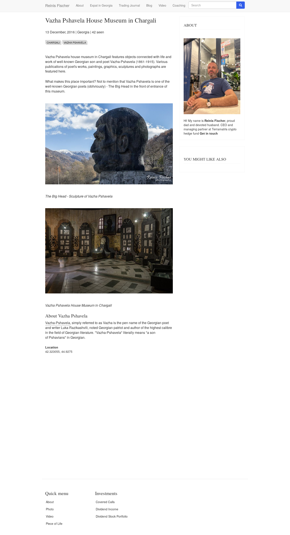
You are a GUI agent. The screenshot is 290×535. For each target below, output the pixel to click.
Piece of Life (54, 523)
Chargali (53, 42)
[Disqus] (109, 411)
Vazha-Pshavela (57, 322)
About (80, 5)
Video (162, 5)
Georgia (83, 32)
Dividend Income (107, 509)
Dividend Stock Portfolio (112, 516)
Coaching (179, 5)
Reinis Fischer (57, 5)
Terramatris (220, 129)
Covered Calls (105, 502)
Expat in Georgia (101, 5)
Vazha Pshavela (75, 42)
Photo (50, 509)
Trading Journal (129, 5)
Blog (149, 5)
